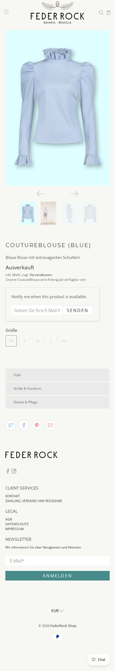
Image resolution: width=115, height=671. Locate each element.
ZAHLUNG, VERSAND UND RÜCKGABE (33, 501)
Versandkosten (41, 275)
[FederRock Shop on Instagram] (13, 472)
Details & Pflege (25, 402)
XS (11, 340)
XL (65, 340)
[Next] (74, 194)
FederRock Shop (63, 625)
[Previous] (41, 194)
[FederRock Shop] (57, 12)
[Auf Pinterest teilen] (37, 425)
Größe (11, 330)
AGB (8, 519)
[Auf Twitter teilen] (11, 425)
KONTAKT (12, 496)
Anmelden (57, 576)
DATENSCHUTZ (17, 524)
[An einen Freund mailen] (50, 425)
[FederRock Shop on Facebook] (7, 472)
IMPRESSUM (14, 529)
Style (17, 375)
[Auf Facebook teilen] (24, 425)
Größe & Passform (27, 388)
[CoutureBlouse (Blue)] (58, 108)
